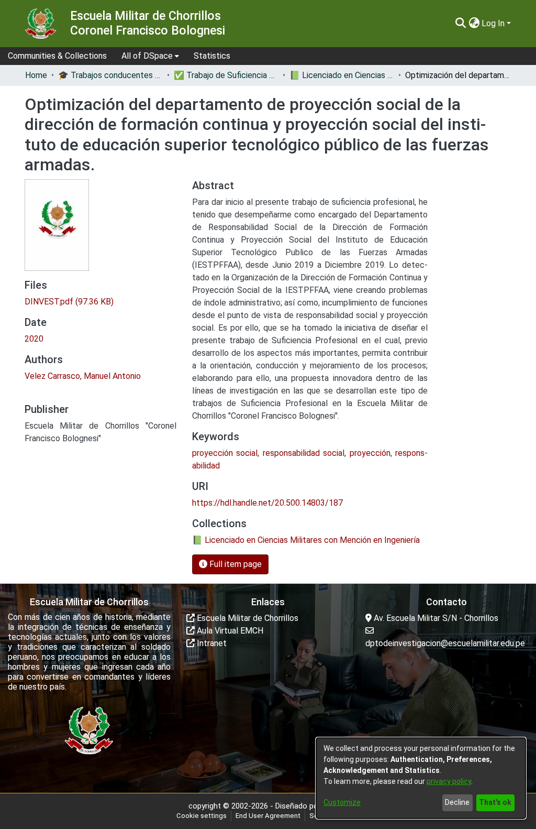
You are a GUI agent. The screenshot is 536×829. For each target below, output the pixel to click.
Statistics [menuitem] (212, 56)
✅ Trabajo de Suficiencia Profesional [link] (226, 75)
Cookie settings (201, 816)
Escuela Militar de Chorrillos (246, 618)
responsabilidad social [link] (303, 453)
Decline (457, 802)
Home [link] (36, 75)
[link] (69, 302)
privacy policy (449, 781)
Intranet (211, 643)
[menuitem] (150, 56)
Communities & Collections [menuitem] (57, 56)
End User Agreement (268, 816)
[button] (460, 23)
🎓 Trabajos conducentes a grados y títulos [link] (110, 75)
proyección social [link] (225, 453)
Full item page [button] (234, 564)
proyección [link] (370, 453)
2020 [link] (34, 339)
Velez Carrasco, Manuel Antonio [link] (83, 376)
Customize (342, 802)
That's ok (495, 802)
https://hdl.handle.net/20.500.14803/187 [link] (267, 503)
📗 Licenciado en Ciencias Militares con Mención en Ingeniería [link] (341, 75)
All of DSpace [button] (147, 56)
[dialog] (421, 778)
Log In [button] (494, 23)
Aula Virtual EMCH (229, 631)
